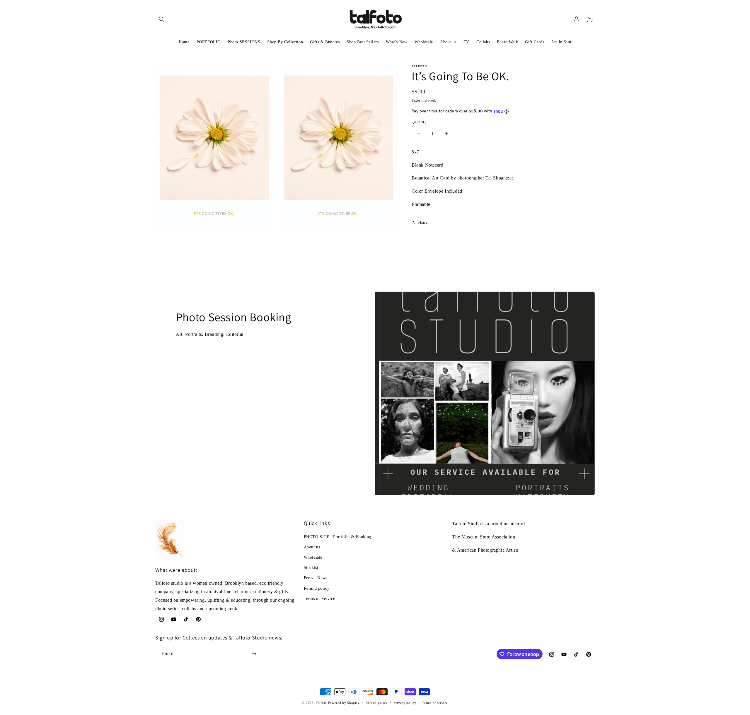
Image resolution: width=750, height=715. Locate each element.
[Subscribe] (254, 654)
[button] (161, 19)
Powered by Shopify (344, 702)
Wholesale (313, 557)
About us (312, 547)
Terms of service (435, 702)
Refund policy (317, 588)
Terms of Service (319, 598)
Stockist (311, 567)
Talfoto (322, 702)
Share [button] (422, 222)
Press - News (315, 578)
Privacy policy (405, 702)
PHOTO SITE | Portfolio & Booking (337, 537)
